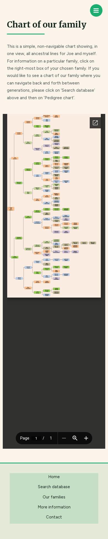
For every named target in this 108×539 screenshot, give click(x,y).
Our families (54, 497)
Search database (54, 486)
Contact (54, 517)
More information (54, 507)
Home (54, 476)
